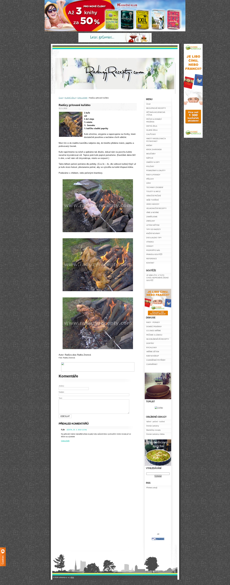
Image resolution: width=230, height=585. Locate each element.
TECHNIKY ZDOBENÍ (154, 187)
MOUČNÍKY (151, 154)
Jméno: (61, 386)
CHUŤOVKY (151, 134)
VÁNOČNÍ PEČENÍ (153, 196)
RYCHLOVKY (151, 347)
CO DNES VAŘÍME (153, 331)
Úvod (148, 104)
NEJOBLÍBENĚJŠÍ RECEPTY (157, 339)
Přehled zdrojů (151, 488)
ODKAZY (149, 246)
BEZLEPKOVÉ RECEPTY (156, 108)
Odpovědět (65, 441)
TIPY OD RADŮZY (153, 229)
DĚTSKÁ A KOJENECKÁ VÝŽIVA (155, 113)
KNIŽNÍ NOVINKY (153, 233)
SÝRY (148, 183)
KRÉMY (149, 145)
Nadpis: (61, 392)
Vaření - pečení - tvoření (155, 422)
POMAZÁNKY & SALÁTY (155, 170)
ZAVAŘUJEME (151, 217)
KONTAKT (150, 263)
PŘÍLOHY (150, 179)
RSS (72, 577)
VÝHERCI (150, 242)
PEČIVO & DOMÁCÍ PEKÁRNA (154, 120)
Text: (60, 398)
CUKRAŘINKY (151, 364)
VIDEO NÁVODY (152, 204)
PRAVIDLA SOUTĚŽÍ (154, 254)
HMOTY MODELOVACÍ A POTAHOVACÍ (156, 140)
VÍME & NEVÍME (152, 212)
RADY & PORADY (153, 175)
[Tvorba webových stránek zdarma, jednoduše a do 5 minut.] (69, 577)
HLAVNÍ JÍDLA (151, 130)
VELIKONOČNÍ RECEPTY (156, 208)
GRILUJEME (82, 98)
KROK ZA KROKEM (153, 149)
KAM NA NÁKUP (152, 356)
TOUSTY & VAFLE (153, 191)
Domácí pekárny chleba (155, 434)
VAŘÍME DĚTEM (152, 352)
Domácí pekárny (152, 426)
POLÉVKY (150, 166)
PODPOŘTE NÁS (153, 250)
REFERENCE (151, 259)
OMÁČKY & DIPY (153, 162)
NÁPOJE (149, 158)
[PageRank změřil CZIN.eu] (158, 539)
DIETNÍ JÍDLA (151, 126)
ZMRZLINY (150, 221)
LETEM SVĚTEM (152, 225)
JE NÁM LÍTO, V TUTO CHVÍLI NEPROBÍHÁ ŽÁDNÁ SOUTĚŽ (157, 277)
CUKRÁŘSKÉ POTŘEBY (155, 360)
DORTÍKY (150, 343)
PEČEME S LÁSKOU (154, 335)
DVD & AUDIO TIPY (153, 238)
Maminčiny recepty (153, 430)
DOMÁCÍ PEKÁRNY (154, 326)
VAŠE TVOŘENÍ (152, 200)
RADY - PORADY (153, 322)
